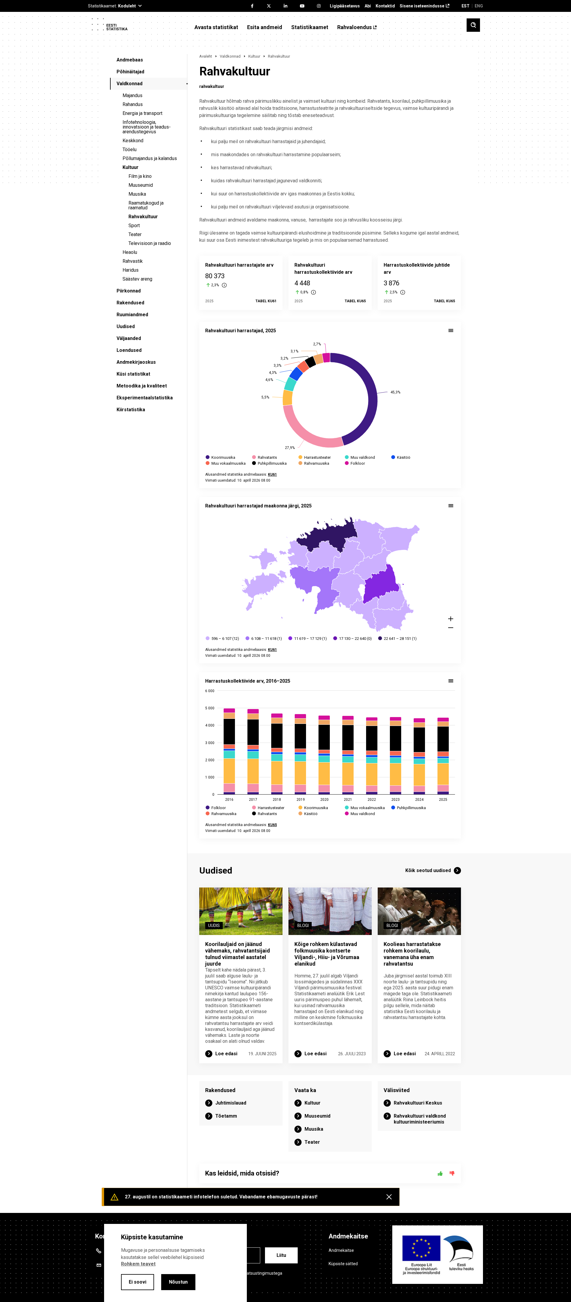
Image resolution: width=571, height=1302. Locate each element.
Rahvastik (133, 261)
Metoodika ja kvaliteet (142, 386)
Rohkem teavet (138, 1264)
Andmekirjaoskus (136, 362)
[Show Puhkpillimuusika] (269, 463)
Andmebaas (130, 60)
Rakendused (130, 303)
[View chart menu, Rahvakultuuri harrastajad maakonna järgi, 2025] (450, 505)
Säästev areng (137, 279)
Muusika (137, 194)
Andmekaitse (341, 1250)
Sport (134, 225)
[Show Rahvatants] (264, 457)
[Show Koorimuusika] (221, 457)
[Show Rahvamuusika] (314, 463)
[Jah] (440, 1173)
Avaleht (205, 56)
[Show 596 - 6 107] (222, 638)
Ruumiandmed (132, 314)
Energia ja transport (142, 113)
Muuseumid (140, 185)
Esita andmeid (264, 27)
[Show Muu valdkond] (360, 457)
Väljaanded (129, 338)
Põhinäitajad (130, 72)
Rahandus (133, 104)
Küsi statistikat (133, 374)
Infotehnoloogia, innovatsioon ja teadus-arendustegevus (147, 127)
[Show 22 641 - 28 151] (397, 638)
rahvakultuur (211, 86)
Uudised (126, 326)
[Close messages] (389, 1197)
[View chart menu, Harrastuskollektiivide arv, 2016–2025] (450, 680)
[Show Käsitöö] (401, 457)
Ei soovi (137, 1282)
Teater (135, 234)
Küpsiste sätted (343, 1263)
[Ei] (452, 1173)
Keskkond (133, 140)
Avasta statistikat (216, 27)
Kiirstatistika (131, 409)
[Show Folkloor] (355, 463)
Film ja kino (140, 176)
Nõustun (178, 1282)
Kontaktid (385, 6)
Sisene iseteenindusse (422, 6)
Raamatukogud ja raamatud (146, 205)
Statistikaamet (309, 27)
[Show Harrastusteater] (315, 457)
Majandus (132, 95)
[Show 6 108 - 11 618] (264, 638)
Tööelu (130, 149)
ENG (479, 6)
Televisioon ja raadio (149, 243)
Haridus (131, 270)
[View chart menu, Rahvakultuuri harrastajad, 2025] (450, 330)
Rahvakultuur (143, 216)
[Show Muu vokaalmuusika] (226, 463)
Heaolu (130, 252)
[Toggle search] (473, 25)
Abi (368, 6)
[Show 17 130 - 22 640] (352, 638)
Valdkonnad (129, 83)
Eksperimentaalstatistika (145, 398)
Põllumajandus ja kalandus (150, 158)
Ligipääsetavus (345, 6)
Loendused (129, 350)
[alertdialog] (175, 1263)
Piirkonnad (129, 291)
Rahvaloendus (354, 27)
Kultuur (131, 167)
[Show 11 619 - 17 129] (307, 638)
